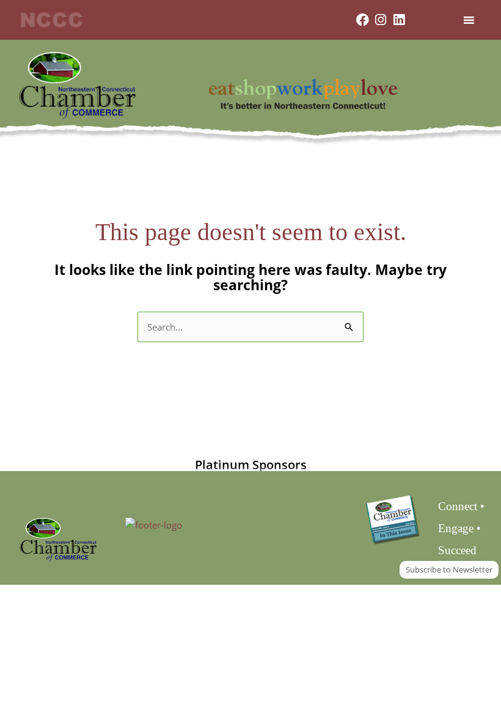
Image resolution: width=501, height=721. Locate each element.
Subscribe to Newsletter (449, 569)
